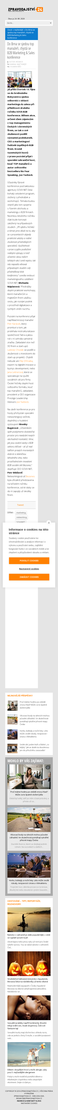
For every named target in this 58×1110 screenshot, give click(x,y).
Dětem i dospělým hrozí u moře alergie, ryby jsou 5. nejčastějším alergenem (27, 1071)
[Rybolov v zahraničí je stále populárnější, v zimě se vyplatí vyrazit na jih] (29, 919)
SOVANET (21, 522)
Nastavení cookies (29, 1103)
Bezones (30, 476)
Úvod (9, 30)
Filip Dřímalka (26, 360)
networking (22, 517)
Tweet (20, 504)
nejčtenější (18, 30)
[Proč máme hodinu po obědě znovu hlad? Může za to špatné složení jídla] (29, 776)
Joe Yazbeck (23, 401)
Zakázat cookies (29, 577)
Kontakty (31, 1101)
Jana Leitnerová (15, 372)
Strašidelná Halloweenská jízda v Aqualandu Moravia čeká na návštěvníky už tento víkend (27, 980)
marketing (21, 512)
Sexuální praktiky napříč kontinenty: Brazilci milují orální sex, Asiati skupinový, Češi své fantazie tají (27, 1026)
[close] (48, 522)
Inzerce (20, 1101)
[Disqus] (21, 647)
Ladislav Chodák (15, 349)
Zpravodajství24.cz (29, 1091)
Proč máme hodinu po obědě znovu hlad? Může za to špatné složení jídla (29, 793)
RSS (39, 1101)
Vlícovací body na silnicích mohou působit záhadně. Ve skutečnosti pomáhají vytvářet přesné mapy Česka (29, 837)
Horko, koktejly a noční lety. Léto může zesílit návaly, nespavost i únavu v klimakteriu (29, 882)
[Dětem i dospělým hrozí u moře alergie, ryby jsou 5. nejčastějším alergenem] (29, 1054)
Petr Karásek (13, 323)
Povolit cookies (29, 560)
